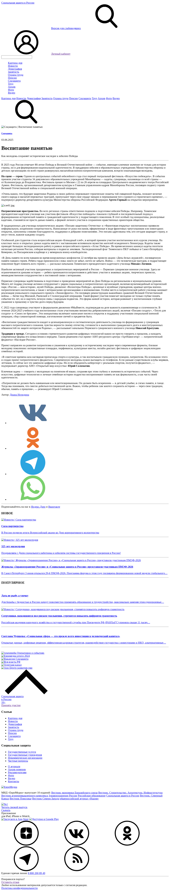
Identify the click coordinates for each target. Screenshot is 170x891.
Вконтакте (54, 506)
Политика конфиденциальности (19, 888)
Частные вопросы (18, 760)
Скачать (5, 810)
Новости (13, 65)
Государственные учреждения (25, 754)
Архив (11, 86)
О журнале (14, 766)
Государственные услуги (22, 751)
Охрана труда (15, 74)
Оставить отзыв (10, 882)
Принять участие (11, 705)
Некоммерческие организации (25, 757)
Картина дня (15, 62)
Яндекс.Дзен (38, 506)
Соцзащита (14, 80)
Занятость (13, 71)
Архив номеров (17, 769)
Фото (11, 89)
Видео (11, 92)
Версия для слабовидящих (66, 28)
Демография (15, 68)
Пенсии (12, 77)
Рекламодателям (17, 772)
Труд (10, 83)
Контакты (13, 781)
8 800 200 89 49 (36, 873)
